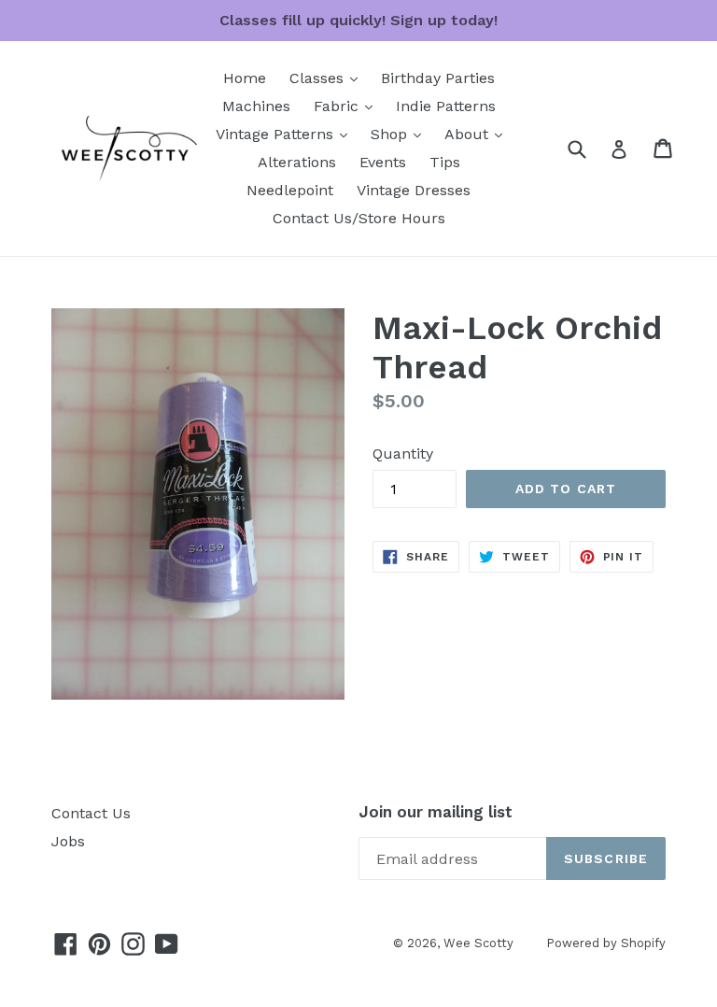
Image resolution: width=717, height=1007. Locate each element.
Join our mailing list (435, 811)
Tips (444, 162)
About (478, 133)
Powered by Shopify (606, 943)
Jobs (68, 841)
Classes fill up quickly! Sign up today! (358, 20)
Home (244, 78)
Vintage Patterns (286, 133)
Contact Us (91, 813)
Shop (400, 133)
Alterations (297, 162)
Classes (328, 77)
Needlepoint (289, 190)
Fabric (348, 105)
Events (382, 162)
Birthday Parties (438, 78)
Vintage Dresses (414, 190)
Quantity (403, 453)
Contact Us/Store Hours (359, 218)
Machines (256, 106)
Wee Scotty (478, 943)
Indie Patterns (446, 106)
